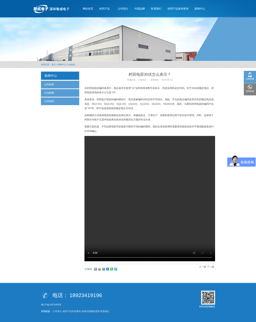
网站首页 (88, 8)
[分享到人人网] (107, 269)
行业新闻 (49, 92)
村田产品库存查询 (178, 8)
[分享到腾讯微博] (103, 269)
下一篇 (210, 266)
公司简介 (123, 8)
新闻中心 (198, 9)
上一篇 (202, 266)
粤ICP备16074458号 (51, 304)
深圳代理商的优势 (91, 311)
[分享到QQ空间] (95, 269)
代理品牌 (139, 8)
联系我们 (156, 8)
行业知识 (71, 64)
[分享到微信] (111, 269)
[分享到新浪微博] (99, 269)
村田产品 (103, 9)
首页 (53, 64)
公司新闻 (49, 84)
